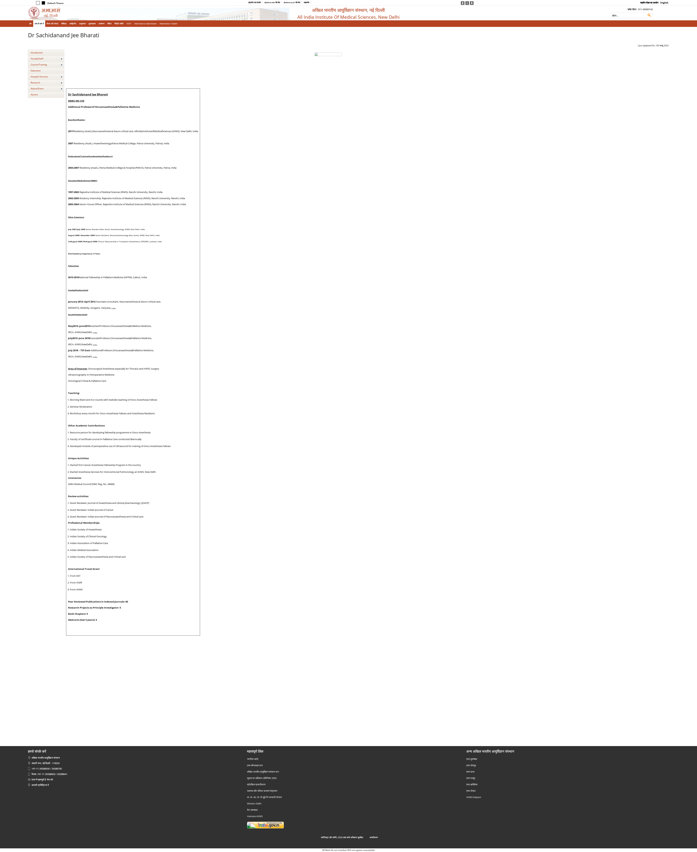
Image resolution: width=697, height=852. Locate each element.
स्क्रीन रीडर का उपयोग (649, 2)
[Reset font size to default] (467, 3)
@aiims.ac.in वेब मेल (292, 2)
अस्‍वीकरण (374, 837)
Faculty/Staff (37, 58)
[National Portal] (265, 824)
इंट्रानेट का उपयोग (254, 2)
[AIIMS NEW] (102, 13)
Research (35, 82)
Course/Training (39, 64)
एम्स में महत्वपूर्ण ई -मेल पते (42, 779)
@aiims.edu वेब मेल (272, 2)
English (664, 2)
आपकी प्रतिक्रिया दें (40, 785)
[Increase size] (462, 3)
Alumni (34, 94)
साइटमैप (306, 2)
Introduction (37, 52)
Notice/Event (37, 88)
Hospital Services (39, 76)
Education (36, 70)
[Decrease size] (472, 3)
